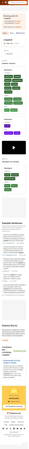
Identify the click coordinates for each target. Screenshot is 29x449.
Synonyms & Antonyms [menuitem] (6, 33)
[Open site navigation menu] (3, 2)
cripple (19, 21)
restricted (8, 92)
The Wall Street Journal (11, 255)
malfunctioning (9, 178)
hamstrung (8, 103)
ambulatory (8, 133)
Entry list (6, 422)
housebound (18, 103)
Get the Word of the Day (14, 406)
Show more (10, 54)
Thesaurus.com (6, 3)
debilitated (8, 76)
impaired (8, 80)
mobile (7, 126)
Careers (13, 422)
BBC (6, 281)
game (7, 110)
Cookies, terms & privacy (16, 425)
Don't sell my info (14, 432)
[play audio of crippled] (4, 43)
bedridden (8, 99)
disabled (17, 76)
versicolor (14, 398)
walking (17, 133)
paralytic (8, 88)
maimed (14, 84)
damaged (15, 174)
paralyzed (16, 88)
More (11, 33)
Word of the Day (14, 395)
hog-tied (14, 110)
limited (7, 84)
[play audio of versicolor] (9, 402)
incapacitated (17, 80)
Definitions (21, 33)
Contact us (20, 422)
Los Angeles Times (9, 243)
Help (5, 425)
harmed (14, 185)
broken (7, 174)
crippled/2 (18, 27)
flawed (7, 185)
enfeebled (17, 99)
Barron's (7, 271)
